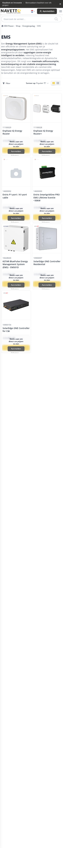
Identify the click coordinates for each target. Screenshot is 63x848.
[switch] (56, 83)
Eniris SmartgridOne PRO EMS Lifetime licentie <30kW (46, 197)
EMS (39, 26)
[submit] (56, 19)
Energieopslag (28, 26)
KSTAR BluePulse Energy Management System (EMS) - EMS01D (15, 264)
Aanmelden (48, 11)
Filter (7, 83)
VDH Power (9, 26)
